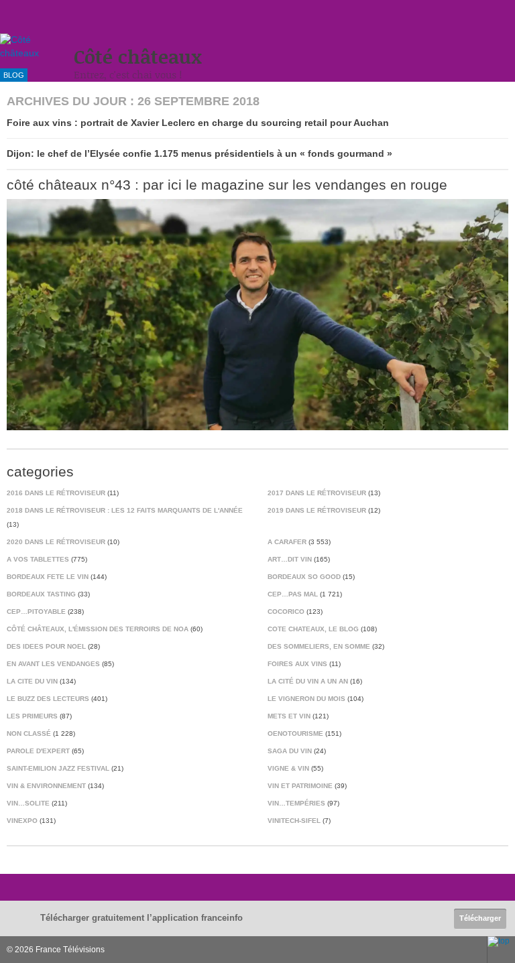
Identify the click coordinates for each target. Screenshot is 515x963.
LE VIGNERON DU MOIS (306, 698)
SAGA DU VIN (290, 751)
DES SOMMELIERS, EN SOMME (319, 646)
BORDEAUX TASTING (41, 594)
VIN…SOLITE (28, 803)
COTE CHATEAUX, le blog (313, 629)
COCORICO (286, 611)
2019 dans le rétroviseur (317, 510)
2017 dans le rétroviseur (317, 493)
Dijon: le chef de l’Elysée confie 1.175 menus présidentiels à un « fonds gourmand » (199, 153)
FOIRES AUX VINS (297, 663)
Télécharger (480, 918)
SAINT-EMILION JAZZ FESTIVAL (58, 768)
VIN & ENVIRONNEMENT (46, 785)
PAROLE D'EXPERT (38, 751)
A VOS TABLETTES (38, 559)
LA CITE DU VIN (32, 681)
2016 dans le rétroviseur (56, 493)
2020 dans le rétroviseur (56, 541)
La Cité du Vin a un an (308, 681)
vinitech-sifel (294, 820)
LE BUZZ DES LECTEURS (48, 698)
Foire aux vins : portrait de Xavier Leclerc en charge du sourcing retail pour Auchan (198, 122)
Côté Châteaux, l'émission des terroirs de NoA (97, 629)
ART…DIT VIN (290, 559)
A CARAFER (287, 541)
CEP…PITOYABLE (36, 611)
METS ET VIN (289, 716)
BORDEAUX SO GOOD (304, 576)
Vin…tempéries (296, 803)
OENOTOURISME (295, 733)
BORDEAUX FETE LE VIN (48, 576)
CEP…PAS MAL (293, 594)
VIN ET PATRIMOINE (300, 785)
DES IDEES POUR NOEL (46, 646)
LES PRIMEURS (32, 716)
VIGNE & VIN (288, 768)
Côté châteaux (138, 57)
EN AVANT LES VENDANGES (53, 663)
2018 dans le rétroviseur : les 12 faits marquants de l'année (125, 510)
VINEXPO (22, 820)
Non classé (29, 733)
